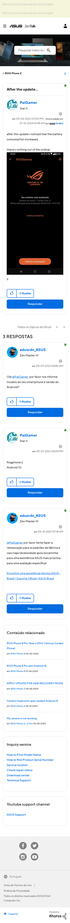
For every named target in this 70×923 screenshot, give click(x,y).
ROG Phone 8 (18, 653)
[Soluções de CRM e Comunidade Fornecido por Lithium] (57, 915)
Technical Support (19, 780)
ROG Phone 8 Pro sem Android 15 (26, 666)
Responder (35, 304)
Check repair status (19, 770)
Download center (18, 775)
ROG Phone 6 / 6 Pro (21, 723)
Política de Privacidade (17, 891)
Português (15, 876)
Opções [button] (64, 73)
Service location (17, 765)
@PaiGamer (20, 377)
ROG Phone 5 (18, 706)
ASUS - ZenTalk (23, 26)
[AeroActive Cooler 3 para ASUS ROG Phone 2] (63, 327)
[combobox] (35, 50)
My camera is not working (22, 718)
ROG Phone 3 (18, 688)
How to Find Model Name (24, 755)
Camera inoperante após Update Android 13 (32, 701)
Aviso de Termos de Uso (18, 885)
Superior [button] (13, 914)
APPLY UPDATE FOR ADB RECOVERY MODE (35, 683)
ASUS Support (16, 815)
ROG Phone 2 (13, 73)
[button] (12, 293)
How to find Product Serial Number (30, 760)
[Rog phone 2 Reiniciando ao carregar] (57, 327)
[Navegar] (6, 26)
